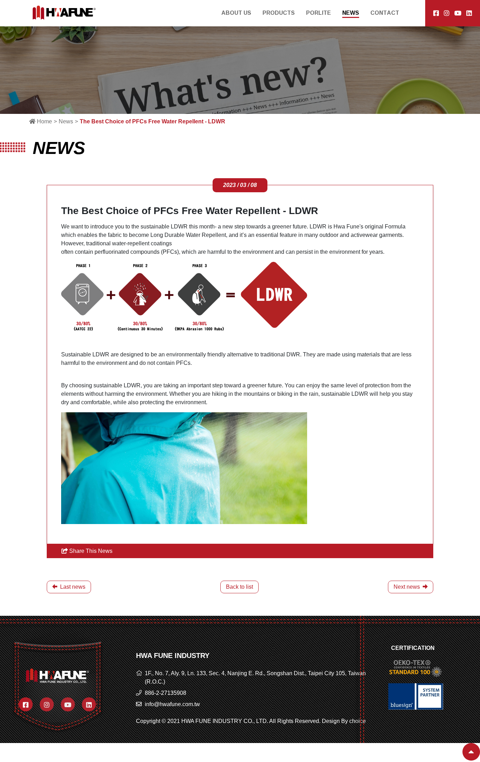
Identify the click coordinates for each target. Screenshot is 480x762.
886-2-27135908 (165, 693)
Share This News (90, 551)
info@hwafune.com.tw (172, 704)
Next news (407, 587)
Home (43, 121)
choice (357, 721)
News (66, 121)
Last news (72, 587)
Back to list (239, 587)
